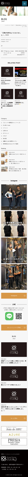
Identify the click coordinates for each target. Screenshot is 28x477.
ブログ (5, 136)
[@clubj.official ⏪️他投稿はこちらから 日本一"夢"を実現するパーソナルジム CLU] (14, 197)
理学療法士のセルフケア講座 (10, 143)
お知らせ (5, 130)
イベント (5, 128)
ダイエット (6, 133)
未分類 (5, 138)
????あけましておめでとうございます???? (9, 53)
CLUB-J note (6, 125)
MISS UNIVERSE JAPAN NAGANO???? (19, 53)
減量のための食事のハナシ (10, 141)
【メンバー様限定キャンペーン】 (12, 122)
